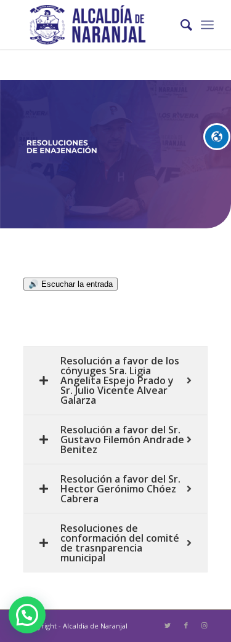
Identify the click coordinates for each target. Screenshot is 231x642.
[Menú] (207, 24)
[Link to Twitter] (167, 625)
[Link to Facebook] (186, 625)
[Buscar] (180, 24)
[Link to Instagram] (204, 625)
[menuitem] (180, 24)
